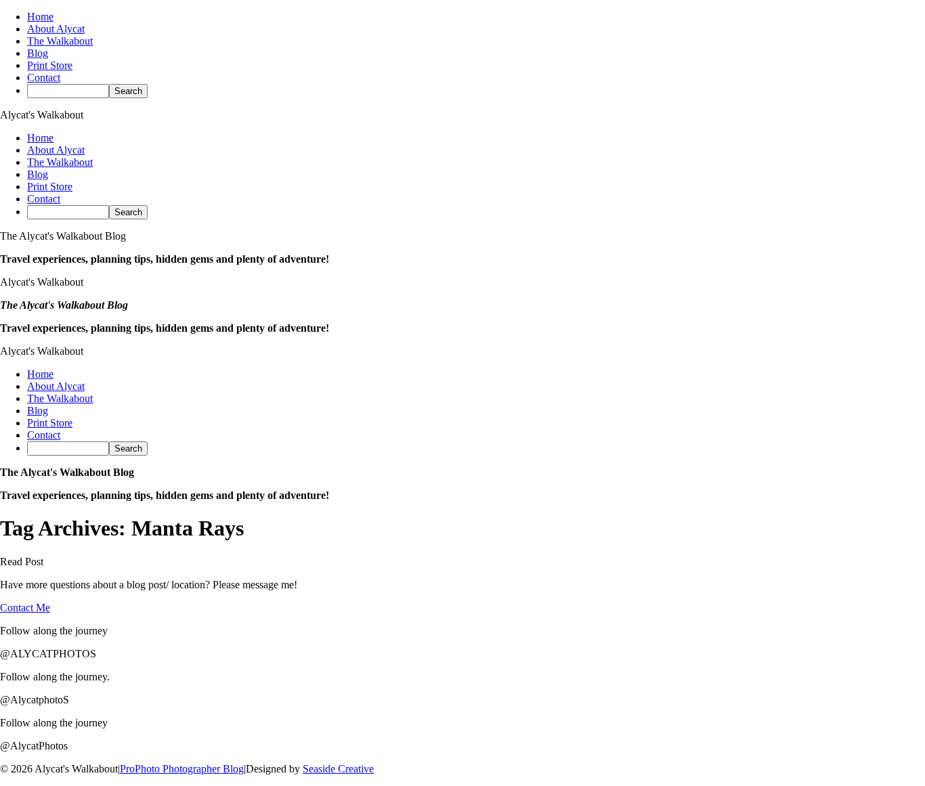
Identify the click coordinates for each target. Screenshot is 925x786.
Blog (37, 53)
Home (40, 16)
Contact (43, 77)
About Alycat (56, 29)
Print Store (49, 65)
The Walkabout (60, 41)
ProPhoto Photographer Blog (182, 768)
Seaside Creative (338, 768)
